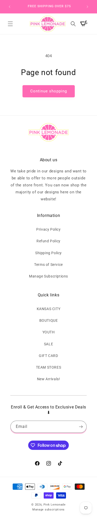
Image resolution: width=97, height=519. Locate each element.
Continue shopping (48, 91)
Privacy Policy (48, 229)
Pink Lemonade (54, 504)
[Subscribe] (80, 427)
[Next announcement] (87, 6)
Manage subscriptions (48, 509)
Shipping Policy (48, 253)
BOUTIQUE (48, 320)
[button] (10, 24)
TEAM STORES (48, 367)
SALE (48, 344)
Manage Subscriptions (48, 276)
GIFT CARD (48, 356)
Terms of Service (48, 264)
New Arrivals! (48, 379)
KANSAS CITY (49, 309)
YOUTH (48, 332)
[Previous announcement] (9, 6)
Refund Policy (48, 241)
